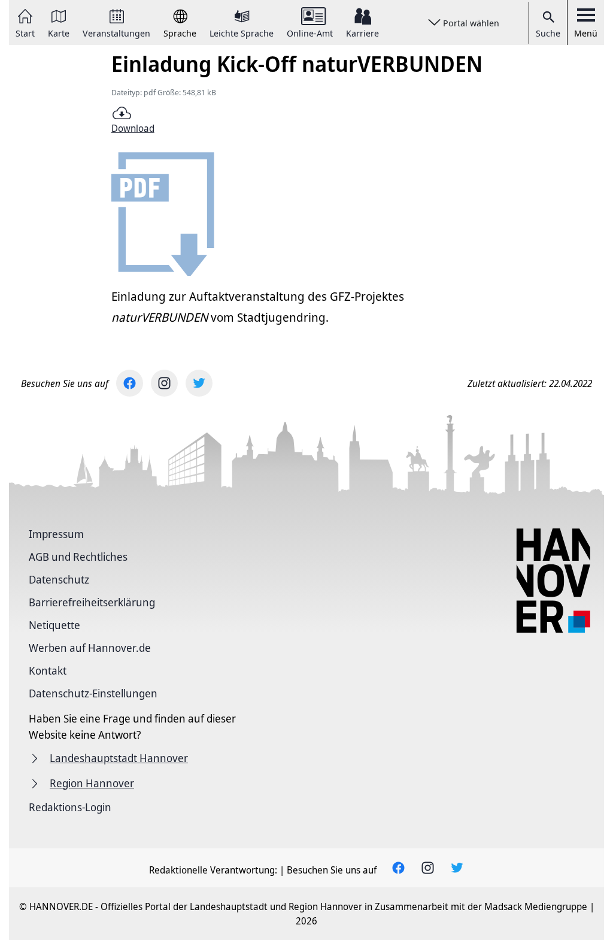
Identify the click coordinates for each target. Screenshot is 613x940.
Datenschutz (59, 579)
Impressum (56, 533)
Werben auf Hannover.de (90, 647)
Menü (585, 33)
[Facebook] (129, 383)
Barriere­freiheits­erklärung (92, 602)
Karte (58, 32)
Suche (548, 33)
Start (25, 32)
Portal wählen (471, 23)
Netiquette (54, 624)
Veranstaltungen (116, 32)
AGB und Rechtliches (78, 556)
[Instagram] (164, 383)
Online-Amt (310, 32)
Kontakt (47, 670)
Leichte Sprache (242, 32)
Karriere (362, 32)
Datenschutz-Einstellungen (93, 693)
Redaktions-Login (70, 807)
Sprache (179, 32)
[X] (199, 383)
